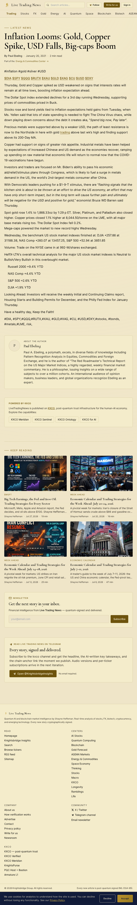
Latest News (21, 27)
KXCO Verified (12, 856)
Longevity (77, 786)
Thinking (76, 768)
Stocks (25, 13)
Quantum (75, 13)
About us (9, 809)
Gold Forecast (79, 749)
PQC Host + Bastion (15, 870)
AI (65, 13)
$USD (80, 78)
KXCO (51, 408)
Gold (43, 13)
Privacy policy (12, 828)
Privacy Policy (57, 900)
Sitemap (9, 758)
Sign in (127, 5)
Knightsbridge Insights (17, 740)
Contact (9, 823)
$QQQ (25, 78)
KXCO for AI (89, 419)
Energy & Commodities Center (26, 61)
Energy (55, 13)
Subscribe (119, 618)
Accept (125, 898)
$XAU (46, 78)
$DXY (89, 78)
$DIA (7, 78)
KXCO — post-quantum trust (21, 851)
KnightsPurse (12, 865)
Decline (107, 898)
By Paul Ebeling (13, 55)
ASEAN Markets (80, 754)
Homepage (10, 735)
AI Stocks (76, 735)
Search (8, 745)
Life (73, 796)
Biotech (119, 13)
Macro (75, 777)
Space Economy (80, 763)
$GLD (55, 78)
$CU (72, 78)
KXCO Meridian (20, 419)
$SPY (16, 78)
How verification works (17, 814)
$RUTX (36, 78)
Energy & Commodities (84, 758)
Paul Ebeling (32, 346)
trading (65, 132)
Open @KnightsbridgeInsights (35, 673)
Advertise (9, 819)
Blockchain (104, 13)
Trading (11, 13)
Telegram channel (85, 814)
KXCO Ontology (67, 419)
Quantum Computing (83, 740)
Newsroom (10, 837)
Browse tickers (12, 749)
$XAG (64, 78)
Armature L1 (11, 874)
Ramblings (77, 791)
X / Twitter (81, 809)
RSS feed (9, 754)
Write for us (112, 5)
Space (89, 13)
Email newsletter (80, 819)
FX (35, 13)
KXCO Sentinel (43, 419)
